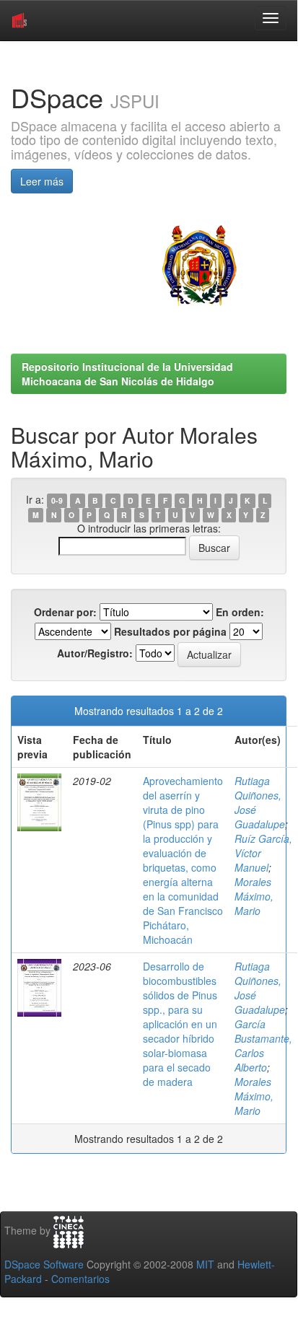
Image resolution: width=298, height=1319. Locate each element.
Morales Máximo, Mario (254, 896)
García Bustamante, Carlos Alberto (263, 1045)
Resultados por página (170, 631)
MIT (205, 1264)
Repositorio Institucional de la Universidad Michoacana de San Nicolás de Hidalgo (127, 373)
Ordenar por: (65, 612)
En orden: (240, 612)
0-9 (57, 500)
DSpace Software (44, 1264)
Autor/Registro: (95, 653)
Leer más (41, 181)
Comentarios (80, 1278)
